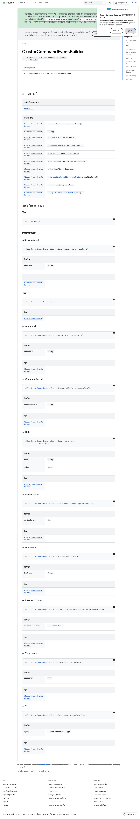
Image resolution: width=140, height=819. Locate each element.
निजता (39, 814)
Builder (27, 108)
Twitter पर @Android (55, 784)
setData (51, 153)
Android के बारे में (8, 814)
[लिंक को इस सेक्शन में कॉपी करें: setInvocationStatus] (45, 600)
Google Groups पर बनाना (56, 802)
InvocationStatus (73, 177)
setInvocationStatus (56, 177)
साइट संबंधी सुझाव (49, 814)
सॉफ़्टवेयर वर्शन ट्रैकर (100, 805)
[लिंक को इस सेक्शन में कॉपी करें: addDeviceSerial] (41, 240)
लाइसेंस (32, 814)
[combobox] (95, 3)
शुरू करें (130, 31)
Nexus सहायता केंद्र (100, 791)
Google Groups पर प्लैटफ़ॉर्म (57, 798)
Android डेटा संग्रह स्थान (10, 784)
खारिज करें (116, 31)
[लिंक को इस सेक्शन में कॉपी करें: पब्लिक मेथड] (37, 233)
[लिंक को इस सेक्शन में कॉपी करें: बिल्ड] (28, 293)
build (50, 132)
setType (51, 193)
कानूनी (25, 814)
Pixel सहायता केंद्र (99, 788)
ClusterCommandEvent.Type (66, 193)
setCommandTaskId (55, 145)
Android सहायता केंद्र (100, 784)
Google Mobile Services (102, 798)
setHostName (53, 169)
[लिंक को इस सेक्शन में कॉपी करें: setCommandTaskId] (45, 379)
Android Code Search (39, 3)
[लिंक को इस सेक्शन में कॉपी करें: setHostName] (38, 547)
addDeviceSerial (55, 124)
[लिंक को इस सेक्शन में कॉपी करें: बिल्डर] (29, 212)
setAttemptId (53, 137)
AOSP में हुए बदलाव (89, 22)
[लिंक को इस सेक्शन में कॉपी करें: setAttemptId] (38, 326)
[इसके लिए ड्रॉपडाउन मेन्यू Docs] (26, 2)
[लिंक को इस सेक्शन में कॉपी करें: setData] (32, 432)
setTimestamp (53, 185)
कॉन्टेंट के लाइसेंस (45, 765)
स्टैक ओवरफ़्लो (98, 802)
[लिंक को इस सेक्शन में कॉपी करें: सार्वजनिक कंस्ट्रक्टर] (46, 206)
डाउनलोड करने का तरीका (10, 791)
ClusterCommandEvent (33, 132)
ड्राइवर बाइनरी (6, 802)
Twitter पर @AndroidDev (56, 788)
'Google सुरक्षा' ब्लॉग (54, 795)
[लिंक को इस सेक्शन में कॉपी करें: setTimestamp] (39, 653)
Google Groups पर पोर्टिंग (56, 805)
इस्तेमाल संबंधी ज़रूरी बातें (10, 788)
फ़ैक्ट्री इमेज (6, 798)
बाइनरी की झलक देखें (9, 795)
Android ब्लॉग (52, 791)
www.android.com (100, 795)
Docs (21, 3)
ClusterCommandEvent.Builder (43, 249)
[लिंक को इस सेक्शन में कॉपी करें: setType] (32, 706)
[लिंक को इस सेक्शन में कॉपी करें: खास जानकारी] (39, 94)
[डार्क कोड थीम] (114, 219)
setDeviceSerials (55, 161)
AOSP (24, 44)
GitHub (5, 805)
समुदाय (18, 814)
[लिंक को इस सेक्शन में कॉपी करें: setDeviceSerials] (41, 495)
